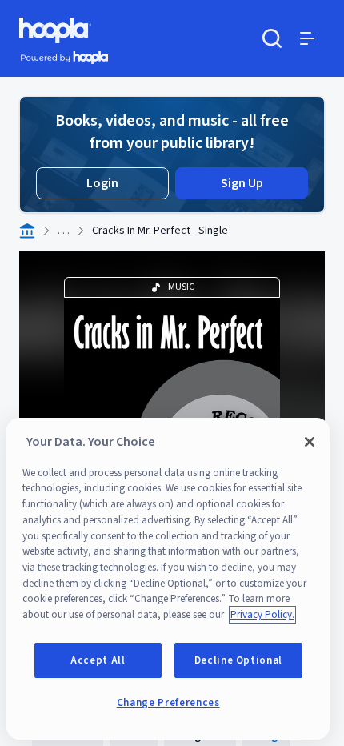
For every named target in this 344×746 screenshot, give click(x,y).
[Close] (309, 441)
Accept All (98, 660)
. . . (64, 231)
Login (102, 183)
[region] (168, 579)
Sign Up (242, 183)
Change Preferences (168, 703)
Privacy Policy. (262, 615)
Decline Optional (238, 660)
